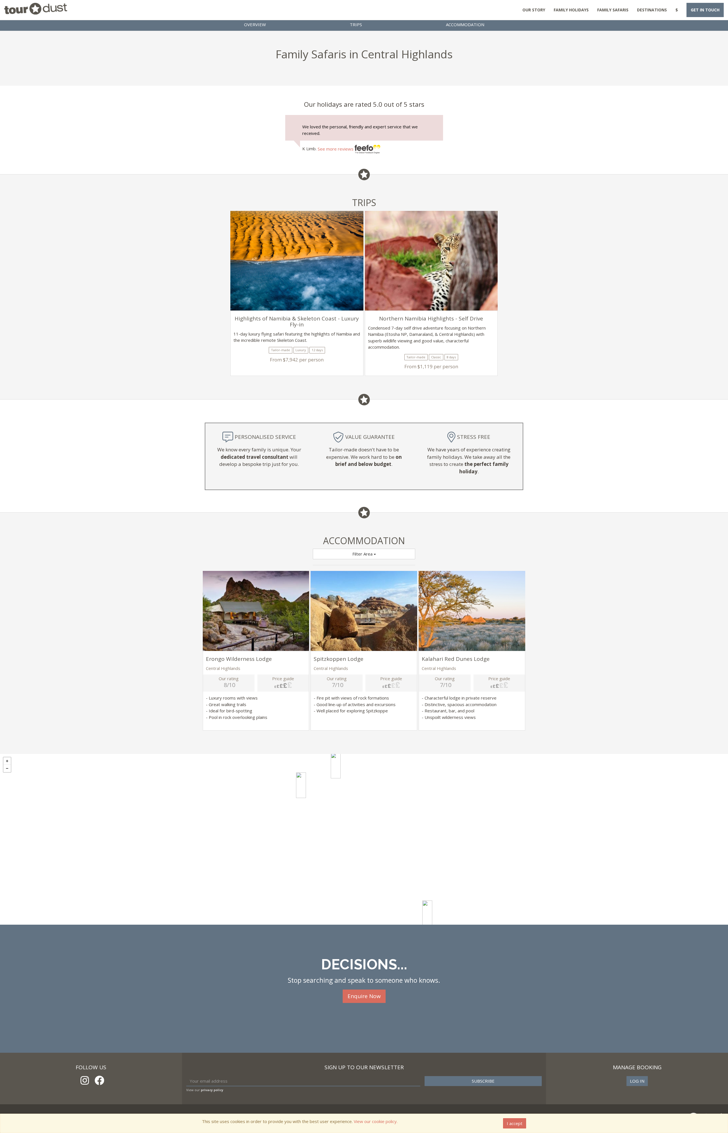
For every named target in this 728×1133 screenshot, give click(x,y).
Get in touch (705, 10)
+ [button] (7, 761)
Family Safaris (612, 10)
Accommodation (465, 24)
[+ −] (364, 839)
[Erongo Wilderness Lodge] (336, 765)
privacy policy (212, 1090)
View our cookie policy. (376, 1121)
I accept (514, 1123)
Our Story (533, 10)
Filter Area (363, 554)
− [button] (7, 768)
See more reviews (336, 149)
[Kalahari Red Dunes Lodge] (427, 913)
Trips (356, 24)
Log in (637, 1081)
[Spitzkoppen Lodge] (301, 785)
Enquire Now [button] (364, 996)
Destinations (652, 10)
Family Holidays (571, 10)
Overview (255, 24)
